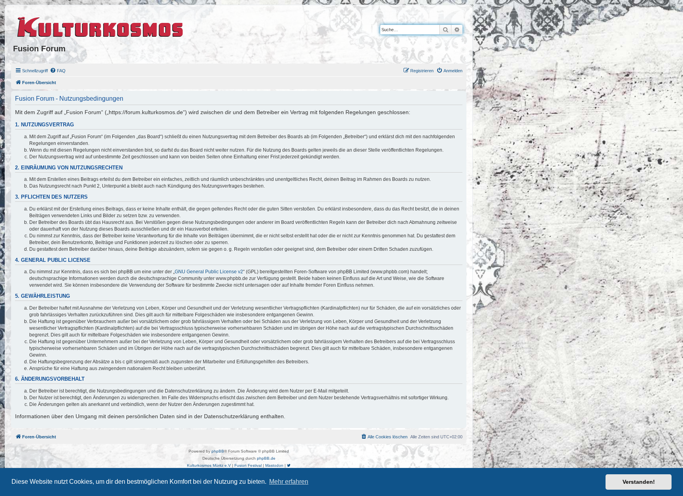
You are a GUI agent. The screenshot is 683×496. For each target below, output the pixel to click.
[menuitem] (58, 70)
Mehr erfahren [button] (288, 481)
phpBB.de (266, 458)
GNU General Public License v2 (209, 271)
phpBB (217, 451)
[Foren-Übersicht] (100, 25)
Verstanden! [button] (639, 482)
